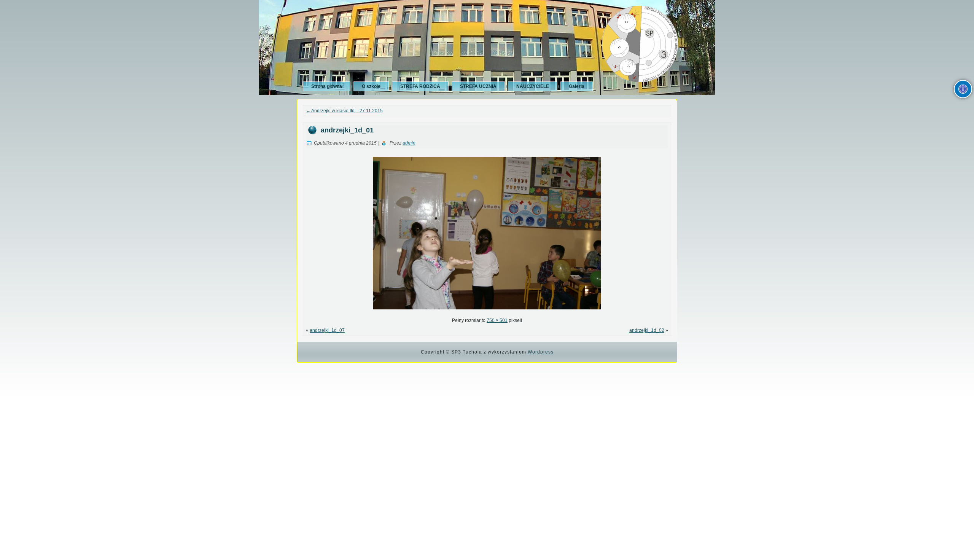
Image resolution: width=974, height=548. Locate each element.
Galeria (576, 86)
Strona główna (326, 86)
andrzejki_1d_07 (327, 330)
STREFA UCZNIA (478, 86)
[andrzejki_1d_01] (487, 311)
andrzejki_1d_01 (347, 130)
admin (409, 143)
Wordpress (541, 352)
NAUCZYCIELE (532, 86)
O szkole (371, 86)
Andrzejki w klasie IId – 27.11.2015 (344, 110)
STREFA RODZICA (420, 86)
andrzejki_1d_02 (646, 330)
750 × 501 (497, 320)
